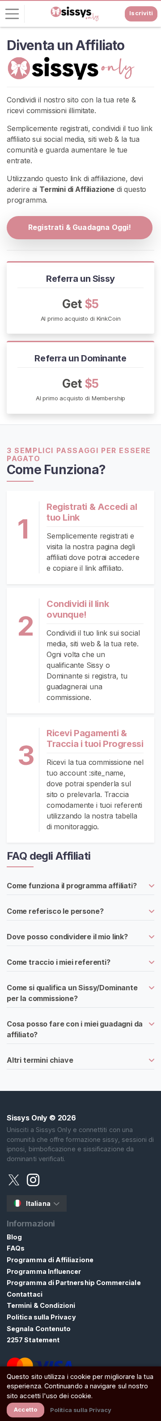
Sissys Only (27, 1117)
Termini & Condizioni (41, 1305)
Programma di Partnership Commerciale (74, 1282)
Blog (14, 1237)
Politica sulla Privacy (41, 1317)
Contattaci (24, 1294)
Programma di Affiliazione (50, 1260)
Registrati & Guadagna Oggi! (79, 227)
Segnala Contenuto (39, 1328)
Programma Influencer (44, 1271)
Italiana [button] (38, 1203)
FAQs (16, 1248)
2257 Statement (33, 1340)
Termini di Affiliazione (76, 189)
